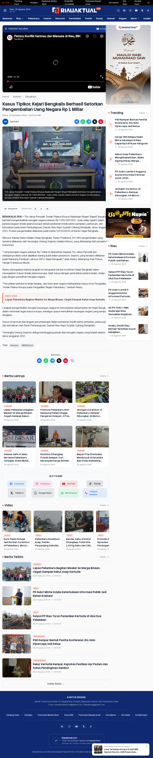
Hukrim (47, 18)
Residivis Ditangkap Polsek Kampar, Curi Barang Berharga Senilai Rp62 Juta (54, 459)
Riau (18, 18)
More (134, 18)
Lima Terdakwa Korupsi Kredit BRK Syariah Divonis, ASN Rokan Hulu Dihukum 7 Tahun (121, 751)
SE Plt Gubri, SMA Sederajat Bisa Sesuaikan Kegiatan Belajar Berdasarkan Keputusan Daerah (120, 314)
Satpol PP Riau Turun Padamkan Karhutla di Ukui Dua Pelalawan (121, 275)
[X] (83, 726)
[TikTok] (91, 726)
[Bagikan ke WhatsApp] (82, 121)
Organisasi (39, 636)
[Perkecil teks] (35, 208)
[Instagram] (69, 726)
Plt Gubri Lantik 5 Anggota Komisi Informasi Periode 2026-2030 (130, 175)
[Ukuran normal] (41, 208)
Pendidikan (75, 18)
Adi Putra (14, 121)
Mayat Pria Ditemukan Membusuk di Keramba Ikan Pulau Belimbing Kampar (90, 459)
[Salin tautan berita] (72, 360)
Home (5, 96)
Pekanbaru (33, 18)
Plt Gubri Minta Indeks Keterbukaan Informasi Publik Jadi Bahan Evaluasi (122, 258)
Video (7, 535)
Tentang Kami (12, 715)
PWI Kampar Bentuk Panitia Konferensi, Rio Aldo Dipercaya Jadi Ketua (131, 123)
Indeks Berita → (55, 683)
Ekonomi (60, 18)
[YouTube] (76, 726)
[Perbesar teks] (47, 208)
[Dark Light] (148, 3)
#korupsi (14, 345)
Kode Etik (68, 715)
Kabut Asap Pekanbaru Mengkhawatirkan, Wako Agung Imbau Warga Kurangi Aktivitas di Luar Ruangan (129, 161)
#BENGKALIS (27, 345)
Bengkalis (30, 96)
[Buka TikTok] (148, 10)
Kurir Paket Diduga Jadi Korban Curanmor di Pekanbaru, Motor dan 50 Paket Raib (17, 544)
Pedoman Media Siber (48, 715)
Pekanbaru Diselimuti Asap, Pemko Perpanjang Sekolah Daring (47, 544)
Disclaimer (114, 2)
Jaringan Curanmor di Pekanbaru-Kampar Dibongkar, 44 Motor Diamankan (89, 414)
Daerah (111, 18)
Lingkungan (39, 660)
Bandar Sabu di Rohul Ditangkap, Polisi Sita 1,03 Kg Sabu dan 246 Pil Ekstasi (78, 544)
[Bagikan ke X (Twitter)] (94, 121)
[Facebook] (124, 10)
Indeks (146, 18)
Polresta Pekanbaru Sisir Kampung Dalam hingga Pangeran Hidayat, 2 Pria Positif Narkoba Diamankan (54, 416)
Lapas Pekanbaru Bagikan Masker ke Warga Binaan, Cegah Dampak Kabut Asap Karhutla (55, 299)
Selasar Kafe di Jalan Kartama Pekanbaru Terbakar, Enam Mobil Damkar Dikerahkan (16, 459)
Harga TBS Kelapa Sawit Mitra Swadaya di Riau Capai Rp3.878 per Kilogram (131, 140)
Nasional (7, 18)
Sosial (99, 18)
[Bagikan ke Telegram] (88, 121)
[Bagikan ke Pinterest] (100, 121)
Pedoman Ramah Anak (89, 715)
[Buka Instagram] (130, 10)
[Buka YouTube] (136, 10)
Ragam (123, 18)
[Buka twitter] (142, 10)
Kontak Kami (141, 715)
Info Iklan (125, 715)
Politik (88, 18)
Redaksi (34, 2)
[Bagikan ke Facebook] (76, 121)
